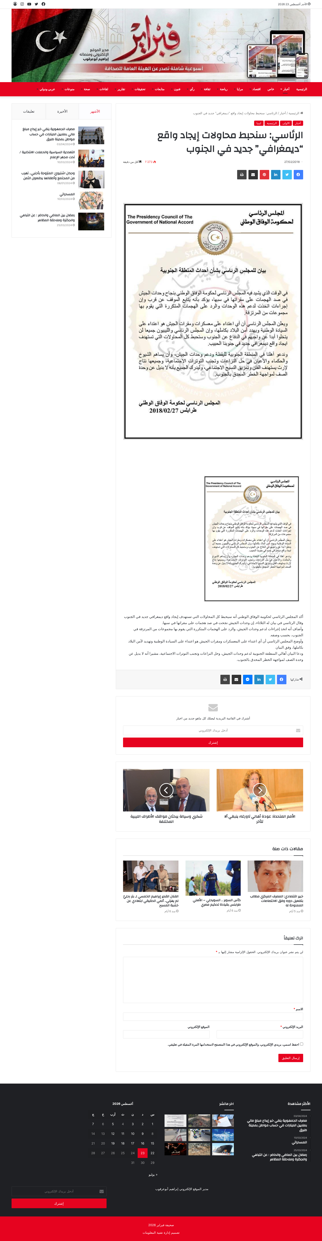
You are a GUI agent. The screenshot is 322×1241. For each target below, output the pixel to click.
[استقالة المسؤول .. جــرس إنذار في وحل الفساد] (223, 1120)
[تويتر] (287, 174)
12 (113, 1133)
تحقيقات (140, 89)
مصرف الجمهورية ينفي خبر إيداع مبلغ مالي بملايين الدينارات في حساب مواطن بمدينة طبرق (49, 134)
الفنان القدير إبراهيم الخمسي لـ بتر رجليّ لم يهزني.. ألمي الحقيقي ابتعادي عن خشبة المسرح (150, 900)
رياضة (223, 89)
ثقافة (207, 89)
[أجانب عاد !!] (199, 1120)
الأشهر (95, 111)
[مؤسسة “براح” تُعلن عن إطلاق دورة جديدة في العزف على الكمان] (175, 1149)
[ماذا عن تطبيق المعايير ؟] (175, 1120)
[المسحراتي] (91, 200)
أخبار (286, 89)
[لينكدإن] (276, 174)
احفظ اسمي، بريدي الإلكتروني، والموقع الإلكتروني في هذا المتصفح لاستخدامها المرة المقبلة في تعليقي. (233, 1044)
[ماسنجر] (247, 679)
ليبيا (258, 123)
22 (152, 1153)
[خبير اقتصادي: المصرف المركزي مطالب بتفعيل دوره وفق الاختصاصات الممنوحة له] (275, 876)
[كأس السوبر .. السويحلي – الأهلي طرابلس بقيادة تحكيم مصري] (213, 878)
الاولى (285, 123)
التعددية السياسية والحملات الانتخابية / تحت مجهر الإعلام (47, 154)
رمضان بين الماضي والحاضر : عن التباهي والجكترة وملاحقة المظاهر (47, 218)
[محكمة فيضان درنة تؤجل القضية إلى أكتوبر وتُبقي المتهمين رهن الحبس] (199, 1149)
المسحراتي (67, 194)
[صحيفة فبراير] (161, 45)
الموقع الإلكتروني (199, 1027)
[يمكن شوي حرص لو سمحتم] (175, 1135)
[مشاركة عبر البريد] (253, 174)
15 (152, 1143)
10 (132, 1133)
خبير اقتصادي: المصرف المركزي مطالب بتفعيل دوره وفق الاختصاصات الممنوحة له (276, 900)
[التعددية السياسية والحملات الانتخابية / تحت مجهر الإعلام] (91, 158)
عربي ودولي (47, 89)
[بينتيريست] (264, 174)
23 (142, 1153)
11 (122, 1133)
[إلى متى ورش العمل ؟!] (223, 1135)
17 (132, 1143)
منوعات (69, 89)
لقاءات (103, 89)
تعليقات (28, 111)
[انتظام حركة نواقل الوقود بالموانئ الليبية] (223, 1149)
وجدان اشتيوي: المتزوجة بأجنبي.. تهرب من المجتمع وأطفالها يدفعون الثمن (48, 176)
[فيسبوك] (298, 174)
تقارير (121, 89)
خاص (271, 89)
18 (122, 1143)
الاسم (298, 1009)
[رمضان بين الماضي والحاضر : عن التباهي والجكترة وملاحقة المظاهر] (91, 221)
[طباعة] (242, 174)
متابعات (160, 89)
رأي (192, 89)
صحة (87, 89)
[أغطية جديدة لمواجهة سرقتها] (199, 1135)
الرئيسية (301, 89)
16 (142, 1143)
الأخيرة (62, 111)
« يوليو (153, 1174)
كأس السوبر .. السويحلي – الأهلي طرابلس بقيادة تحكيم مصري (217, 902)
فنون (177, 89)
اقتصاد (256, 89)
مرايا (240, 89)
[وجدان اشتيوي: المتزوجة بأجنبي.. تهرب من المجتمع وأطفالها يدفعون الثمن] (91, 179)
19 (113, 1143)
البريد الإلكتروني (291, 1027)
